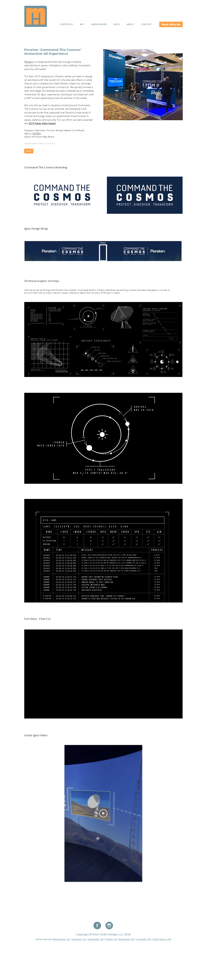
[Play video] (103, 813)
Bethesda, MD (127, 939)
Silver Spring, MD (162, 939)
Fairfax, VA (111, 939)
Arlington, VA (79, 939)
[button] (103, 438)
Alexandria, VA (96, 939)
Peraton (28, 62)
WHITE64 (37, 133)
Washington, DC (61, 939)
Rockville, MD (143, 939)
